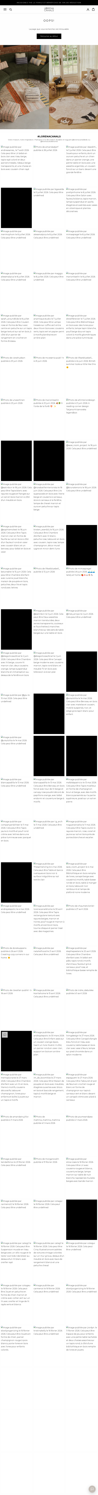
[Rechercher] (10, 9)
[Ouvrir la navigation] (5, 9)
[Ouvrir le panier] (93, 9)
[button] (16, 166)
